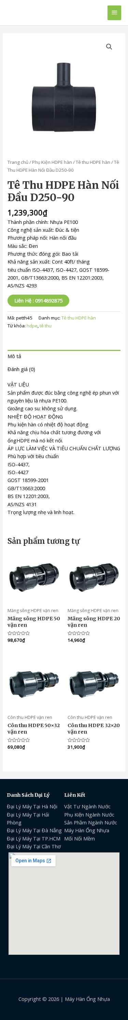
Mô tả (14, 356)
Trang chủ (18, 162)
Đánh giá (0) (21, 369)
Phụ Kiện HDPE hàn (52, 162)
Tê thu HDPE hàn (93, 162)
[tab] (64, 356)
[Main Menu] (114, 12)
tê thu (46, 326)
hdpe (32, 326)
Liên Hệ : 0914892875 (38, 300)
